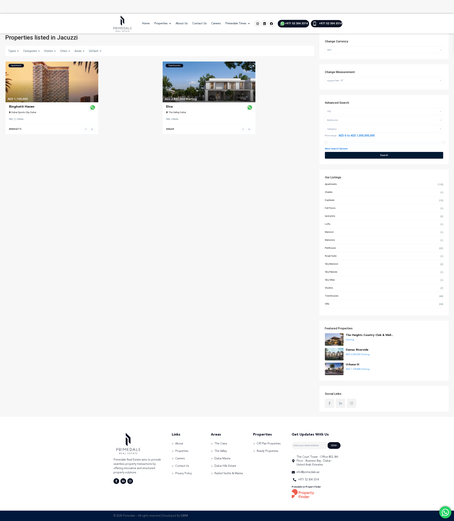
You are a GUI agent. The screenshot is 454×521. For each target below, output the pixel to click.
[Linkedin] (264, 24)
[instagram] (351, 403)
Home (146, 23)
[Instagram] (257, 24)
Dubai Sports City (20, 112)
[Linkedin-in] (123, 481)
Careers (216, 23)
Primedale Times (235, 23)
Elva (169, 106)
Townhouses (331, 295)
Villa (327, 303)
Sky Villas (330, 279)
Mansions (330, 240)
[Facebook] (271, 24)
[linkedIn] (340, 403)
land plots (330, 216)
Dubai (33, 112)
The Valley (173, 112)
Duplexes (329, 200)
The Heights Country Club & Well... (369, 335)
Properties (161, 23)
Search (384, 155)
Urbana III (352, 364)
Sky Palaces (331, 272)
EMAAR (170, 129)
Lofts (327, 224)
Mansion (329, 232)
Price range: (331, 135)
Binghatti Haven (21, 106)
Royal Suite (330, 256)
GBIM (184, 515)
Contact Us (199, 23)
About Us (182, 23)
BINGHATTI (15, 129)
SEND (334, 445)
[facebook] (329, 403)
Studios (329, 287)
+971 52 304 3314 (296, 23)
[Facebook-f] (116, 481)
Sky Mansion (331, 264)
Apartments (331, 184)
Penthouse (330, 248)
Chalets (329, 192)
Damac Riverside (357, 350)
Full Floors (330, 208)
